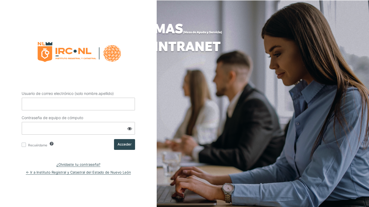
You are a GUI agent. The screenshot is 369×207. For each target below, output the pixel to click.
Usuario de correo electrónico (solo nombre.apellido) (68, 93)
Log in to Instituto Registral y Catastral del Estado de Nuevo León (78, 50)
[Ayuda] (51, 143)
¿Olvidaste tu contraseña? (78, 164)
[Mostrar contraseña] (129, 129)
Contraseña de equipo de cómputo (52, 117)
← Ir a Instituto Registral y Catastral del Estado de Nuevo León (78, 172)
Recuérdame (37, 145)
